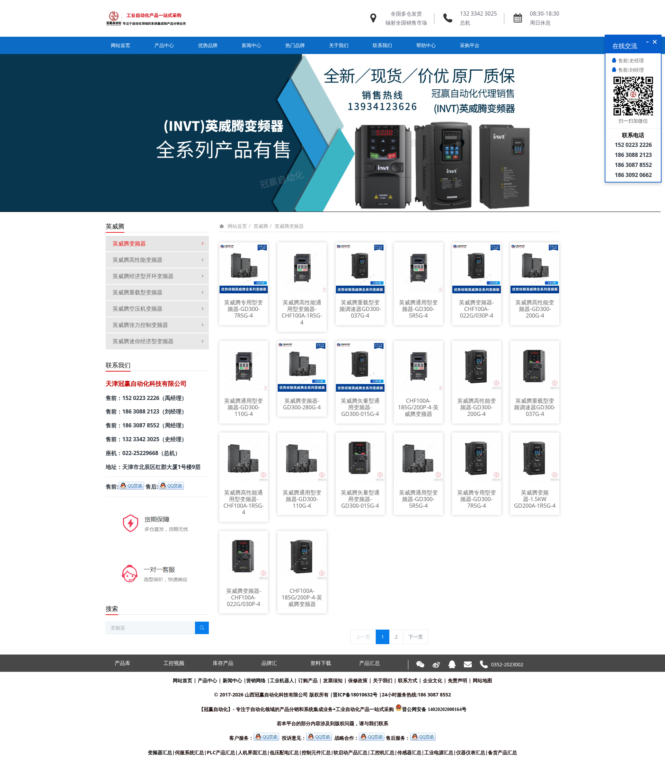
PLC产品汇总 (221, 752)
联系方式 (407, 680)
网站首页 (120, 45)
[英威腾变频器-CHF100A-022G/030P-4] (476, 268)
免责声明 (457, 680)
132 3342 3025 (478, 13)
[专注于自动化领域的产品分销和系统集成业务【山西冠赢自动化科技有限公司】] (146, 18)
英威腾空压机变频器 (137, 308)
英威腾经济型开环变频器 (143, 276)
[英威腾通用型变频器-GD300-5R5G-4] (418, 268)
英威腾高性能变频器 (137, 260)
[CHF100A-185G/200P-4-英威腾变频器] (418, 366)
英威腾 (261, 226)
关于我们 (382, 680)
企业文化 (432, 680)
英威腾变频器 (289, 226)
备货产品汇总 (502, 752)
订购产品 (308, 680)
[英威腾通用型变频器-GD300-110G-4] (243, 366)
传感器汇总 (409, 752)
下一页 (415, 636)
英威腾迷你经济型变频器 (143, 341)
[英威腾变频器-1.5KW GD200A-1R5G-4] (534, 458)
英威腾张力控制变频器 (140, 325)
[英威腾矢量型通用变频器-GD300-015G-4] (360, 366)
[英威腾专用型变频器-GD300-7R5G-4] (243, 268)
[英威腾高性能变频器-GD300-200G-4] (534, 268)
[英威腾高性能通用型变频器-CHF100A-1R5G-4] (302, 268)
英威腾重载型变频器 (137, 292)
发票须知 (333, 680)
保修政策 (357, 680)
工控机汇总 (382, 752)
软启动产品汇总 (350, 752)
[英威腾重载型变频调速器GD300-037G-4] (360, 268)
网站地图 (482, 680)
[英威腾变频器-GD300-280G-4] (302, 366)
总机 (465, 22)
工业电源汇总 (438, 752)
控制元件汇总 (316, 752)
